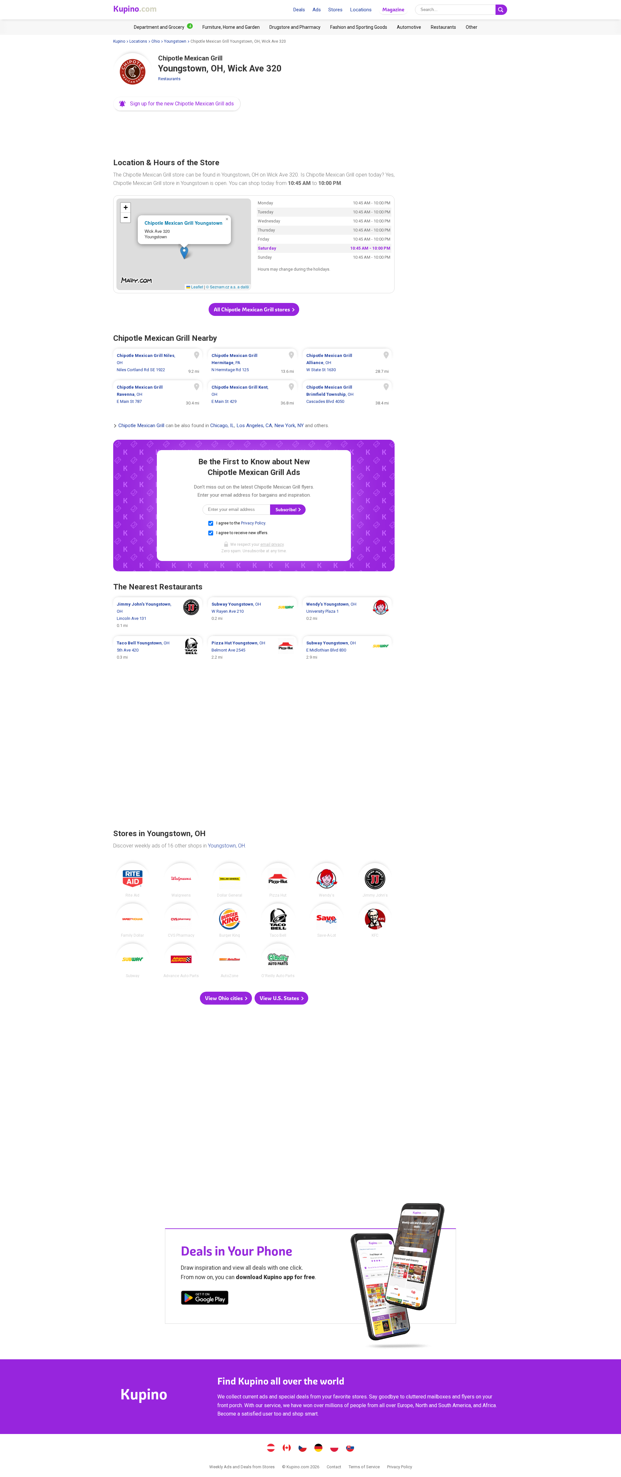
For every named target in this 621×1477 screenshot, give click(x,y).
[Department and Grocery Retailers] (163, 27)
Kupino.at (271, 1448)
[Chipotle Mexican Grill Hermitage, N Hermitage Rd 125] (252, 363)
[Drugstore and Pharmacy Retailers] (295, 27)
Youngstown (175, 41)
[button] (177, 104)
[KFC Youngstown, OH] (375, 920)
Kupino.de (318, 1448)
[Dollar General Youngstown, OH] (229, 880)
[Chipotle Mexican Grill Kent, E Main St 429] (252, 394)
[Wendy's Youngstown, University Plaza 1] (347, 615)
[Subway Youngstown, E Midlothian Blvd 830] (347, 650)
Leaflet (196, 286)
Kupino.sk (350, 1448)
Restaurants (169, 78)
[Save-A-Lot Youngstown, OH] (327, 920)
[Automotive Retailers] (409, 27)
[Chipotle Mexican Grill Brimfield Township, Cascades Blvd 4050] (347, 394)
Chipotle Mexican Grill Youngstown (184, 223)
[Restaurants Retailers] (443, 27)
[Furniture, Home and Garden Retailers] (231, 27)
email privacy (272, 544)
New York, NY (289, 426)
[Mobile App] (205, 1298)
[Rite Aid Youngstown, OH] (132, 880)
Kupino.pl (334, 1448)
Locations (361, 10)
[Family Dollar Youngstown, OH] (132, 920)
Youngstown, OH (226, 846)
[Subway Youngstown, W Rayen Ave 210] (252, 615)
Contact (334, 1466)
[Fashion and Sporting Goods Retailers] (358, 27)
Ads (316, 10)
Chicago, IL (222, 426)
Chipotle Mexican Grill (141, 426)
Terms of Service (364, 1466)
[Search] (501, 10)
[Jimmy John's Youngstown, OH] (375, 880)
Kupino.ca (287, 1448)
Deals (299, 10)
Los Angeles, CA (254, 426)
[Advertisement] (254, 132)
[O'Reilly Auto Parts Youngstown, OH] (278, 960)
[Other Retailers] (471, 27)
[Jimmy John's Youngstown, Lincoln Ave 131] (158, 615)
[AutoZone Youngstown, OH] (229, 960)
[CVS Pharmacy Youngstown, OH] (181, 920)
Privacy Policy (253, 523)
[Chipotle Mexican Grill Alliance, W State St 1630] (347, 363)
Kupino (119, 41)
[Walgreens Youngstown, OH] (181, 880)
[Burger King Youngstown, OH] (229, 920)
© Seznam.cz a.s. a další (227, 286)
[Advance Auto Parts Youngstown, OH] (181, 960)
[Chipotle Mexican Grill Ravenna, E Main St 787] (158, 394)
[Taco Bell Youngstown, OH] (278, 920)
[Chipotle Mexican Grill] (132, 72)
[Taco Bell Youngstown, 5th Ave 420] (158, 650)
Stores (335, 10)
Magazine (393, 9)
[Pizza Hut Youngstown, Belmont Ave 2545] (252, 650)
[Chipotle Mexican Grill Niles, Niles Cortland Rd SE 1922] (158, 363)
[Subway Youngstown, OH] (132, 960)
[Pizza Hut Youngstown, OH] (278, 880)
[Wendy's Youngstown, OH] (327, 880)
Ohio (155, 41)
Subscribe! (287, 509)
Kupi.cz (303, 1448)
